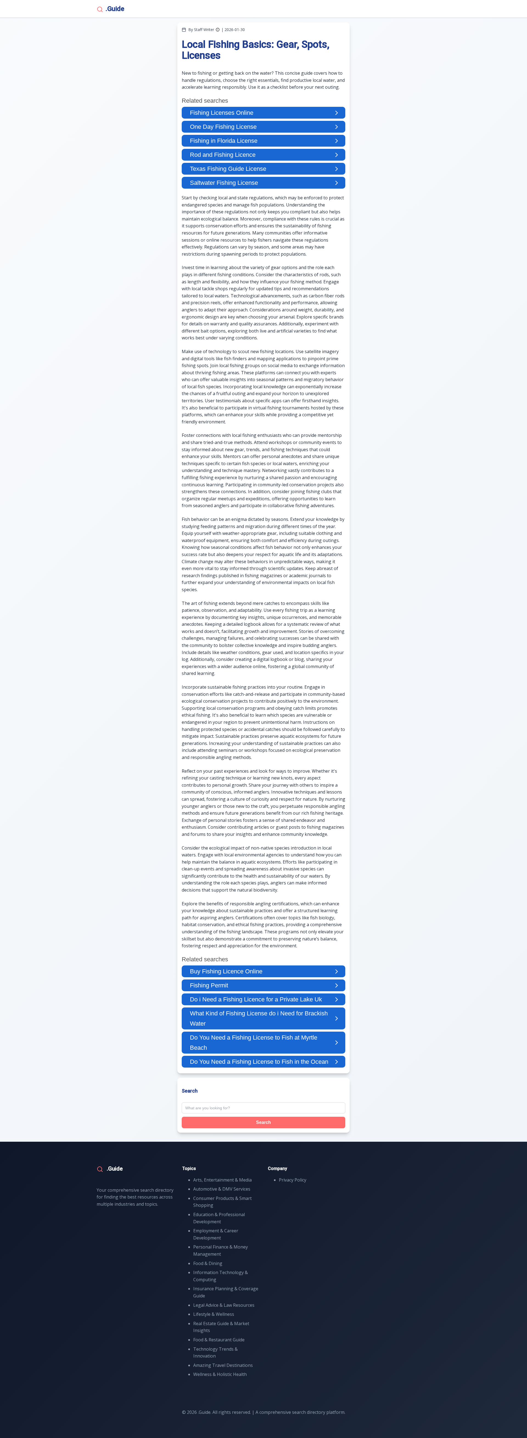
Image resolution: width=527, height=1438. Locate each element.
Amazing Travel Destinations (223, 1365)
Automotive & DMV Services (221, 1189)
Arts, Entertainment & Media (222, 1180)
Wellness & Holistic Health (220, 1374)
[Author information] (217, 29)
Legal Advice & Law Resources (223, 1305)
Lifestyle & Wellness (213, 1314)
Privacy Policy (292, 1180)
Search (263, 1122)
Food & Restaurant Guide (219, 1340)
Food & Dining (207, 1263)
